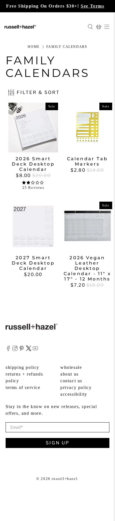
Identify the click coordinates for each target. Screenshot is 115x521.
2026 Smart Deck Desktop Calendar (33, 164)
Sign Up (58, 442)
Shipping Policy (22, 367)
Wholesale (71, 367)
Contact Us (71, 380)
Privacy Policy (76, 387)
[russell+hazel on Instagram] (15, 349)
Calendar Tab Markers (87, 161)
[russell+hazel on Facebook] (8, 349)
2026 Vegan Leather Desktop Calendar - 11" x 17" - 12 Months (87, 268)
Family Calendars (66, 46)
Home (33, 46)
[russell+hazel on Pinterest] (21, 349)
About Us (69, 374)
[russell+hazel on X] (28, 349)
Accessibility (73, 394)
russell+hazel (64, 479)
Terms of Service (23, 387)
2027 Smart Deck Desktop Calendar (33, 263)
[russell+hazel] (43, 26)
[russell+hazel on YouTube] (35, 349)
